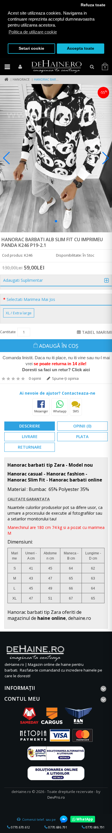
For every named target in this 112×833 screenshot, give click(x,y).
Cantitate (8, 331)
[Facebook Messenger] (61, 819)
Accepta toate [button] (80, 48)
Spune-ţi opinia (65, 378)
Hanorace (21, 79)
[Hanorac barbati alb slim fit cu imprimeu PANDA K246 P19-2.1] (56, 158)
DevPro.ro (56, 797)
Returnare (30, 447)
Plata (82, 436)
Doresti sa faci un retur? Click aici (56, 369)
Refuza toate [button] (93, 5)
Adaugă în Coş (58, 345)
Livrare (30, 436)
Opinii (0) (82, 426)
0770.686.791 (57, 827)
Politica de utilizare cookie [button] (33, 31)
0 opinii (35, 378)
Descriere (29, 426)
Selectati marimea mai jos (31, 299)
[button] (56, 221)
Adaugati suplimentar (23, 280)
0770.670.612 (20, 827)
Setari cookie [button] (31, 48)
